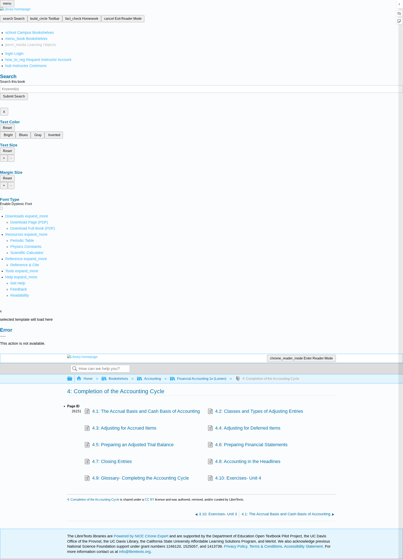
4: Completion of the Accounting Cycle (93, 499)
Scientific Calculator (26, 253)
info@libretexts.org (134, 552)
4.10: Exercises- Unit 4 (238, 478)
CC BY (150, 499)
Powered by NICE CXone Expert (141, 536)
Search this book (12, 81)
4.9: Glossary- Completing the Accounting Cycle (140, 478)
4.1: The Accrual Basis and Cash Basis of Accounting (146, 411)
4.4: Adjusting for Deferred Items (247, 428)
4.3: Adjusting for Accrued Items (124, 428)
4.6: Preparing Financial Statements (251, 444)
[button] (18, 289)
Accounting (152, 378)
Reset (7, 128)
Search (75, 368)
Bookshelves (118, 378)
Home (88, 378)
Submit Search (14, 96)
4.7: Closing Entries (112, 461)
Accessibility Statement (303, 546)
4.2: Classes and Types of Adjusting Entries (259, 411)
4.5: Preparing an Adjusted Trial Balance (132, 444)
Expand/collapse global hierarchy (72, 379)
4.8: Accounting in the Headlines (247, 461)
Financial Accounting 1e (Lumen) (201, 378)
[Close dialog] (3, 336)
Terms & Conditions (265, 546)
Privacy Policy (235, 546)
